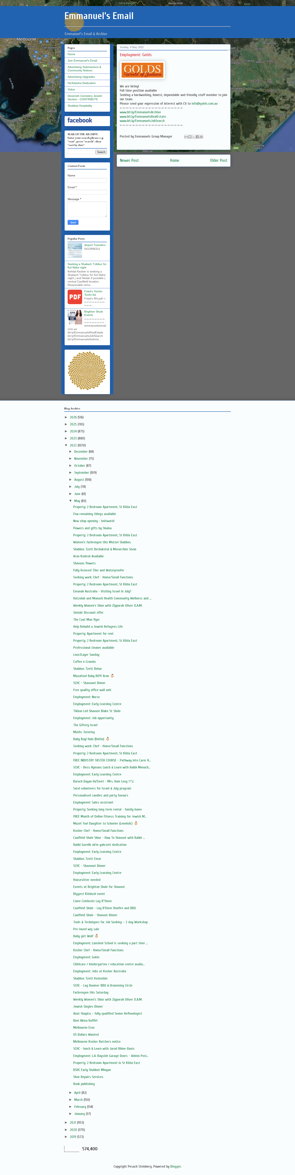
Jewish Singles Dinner (88, 1006)
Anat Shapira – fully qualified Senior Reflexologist (107, 1013)
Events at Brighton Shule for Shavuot (99, 887)
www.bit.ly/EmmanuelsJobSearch (142, 121)
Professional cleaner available (93, 648)
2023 (74, 438)
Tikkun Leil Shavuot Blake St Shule (97, 711)
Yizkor (71, 89)
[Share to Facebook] (197, 137)
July (77, 487)
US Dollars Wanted (86, 1034)
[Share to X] (194, 137)
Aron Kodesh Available (88, 556)
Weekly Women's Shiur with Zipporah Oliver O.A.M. (107, 605)
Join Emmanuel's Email (82, 60)
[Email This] (186, 137)
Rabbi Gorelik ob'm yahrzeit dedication (99, 845)
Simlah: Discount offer (88, 612)
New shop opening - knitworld (93, 521)
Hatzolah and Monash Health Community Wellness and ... (112, 598)
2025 (74, 424)
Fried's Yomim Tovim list (93, 293)
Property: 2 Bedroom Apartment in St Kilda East (106, 1063)
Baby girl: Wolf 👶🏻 (86, 936)
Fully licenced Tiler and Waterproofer (98, 570)
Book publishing (84, 1084)
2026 (74, 417)
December (81, 451)
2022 (74, 445)
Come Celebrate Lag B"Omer (92, 901)
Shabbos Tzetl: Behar (87, 669)
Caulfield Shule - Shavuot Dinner (95, 915)
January (80, 1114)
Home (174, 160)
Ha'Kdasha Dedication (82, 83)
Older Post (218, 160)
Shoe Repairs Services (88, 1077)
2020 (74, 1130)
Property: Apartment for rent (93, 634)
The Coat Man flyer (86, 619)
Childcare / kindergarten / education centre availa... (108, 964)
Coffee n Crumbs (84, 662)
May (77, 501)
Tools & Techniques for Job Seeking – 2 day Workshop (110, 922)
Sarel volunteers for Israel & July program (102, 788)
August (79, 480)
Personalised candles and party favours (100, 795)
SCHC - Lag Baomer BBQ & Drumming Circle (102, 985)
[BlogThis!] (190, 137)
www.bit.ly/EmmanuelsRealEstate (143, 116)
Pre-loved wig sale (86, 929)
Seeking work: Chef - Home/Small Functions (103, 577)
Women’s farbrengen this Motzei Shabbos (102, 542)
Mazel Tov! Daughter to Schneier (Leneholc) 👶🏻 (105, 823)
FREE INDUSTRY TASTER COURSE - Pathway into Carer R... (112, 760)
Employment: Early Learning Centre (97, 704)
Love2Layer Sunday (86, 655)
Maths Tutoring (84, 732)
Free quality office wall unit (92, 690)
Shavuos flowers (84, 563)
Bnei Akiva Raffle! (85, 1020)
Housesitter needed (87, 880)
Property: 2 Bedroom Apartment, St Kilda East (105, 507)
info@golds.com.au (205, 103)
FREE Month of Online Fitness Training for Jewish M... (109, 816)
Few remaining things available (94, 514)
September (82, 473)
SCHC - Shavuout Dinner (89, 683)
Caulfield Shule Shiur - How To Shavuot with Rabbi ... (109, 838)
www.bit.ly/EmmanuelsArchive (140, 112)
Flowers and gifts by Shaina (92, 528)
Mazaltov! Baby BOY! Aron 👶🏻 (93, 676)
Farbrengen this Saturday (90, 992)
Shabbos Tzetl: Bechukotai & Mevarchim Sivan (104, 549)
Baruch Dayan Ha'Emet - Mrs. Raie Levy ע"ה (103, 781)
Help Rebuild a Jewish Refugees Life (98, 626)
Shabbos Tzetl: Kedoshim (90, 978)
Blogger (175, 1166)
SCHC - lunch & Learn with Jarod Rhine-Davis (103, 1048)
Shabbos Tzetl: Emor (87, 859)
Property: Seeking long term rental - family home (107, 809)
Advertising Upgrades (81, 76)
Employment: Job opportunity (93, 718)
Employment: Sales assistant (93, 802)
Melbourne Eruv (84, 1027)
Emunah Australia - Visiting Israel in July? (102, 591)
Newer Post (129, 160)
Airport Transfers (95, 245)
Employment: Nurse (86, 697)
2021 (73, 1122)
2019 (73, 1137)
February (80, 1107)
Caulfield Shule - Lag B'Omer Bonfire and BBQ (104, 908)
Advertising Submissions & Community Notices (84, 68)
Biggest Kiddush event (89, 894)
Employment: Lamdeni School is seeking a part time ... (110, 943)
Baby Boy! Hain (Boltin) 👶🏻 (91, 739)
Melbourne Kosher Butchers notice (97, 1041)
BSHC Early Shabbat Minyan (92, 1070)
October (80, 466)
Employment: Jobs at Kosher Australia (99, 971)
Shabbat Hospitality (80, 105)
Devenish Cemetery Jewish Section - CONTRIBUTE (85, 97)
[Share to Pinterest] (201, 137)
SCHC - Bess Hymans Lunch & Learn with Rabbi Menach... (111, 767)
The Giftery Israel (85, 725)
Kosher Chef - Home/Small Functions (98, 831)
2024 (74, 431)
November (81, 458)
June (77, 494)
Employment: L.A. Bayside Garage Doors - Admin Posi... (110, 1056)
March (79, 1100)
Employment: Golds (86, 957)
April (77, 1093)
